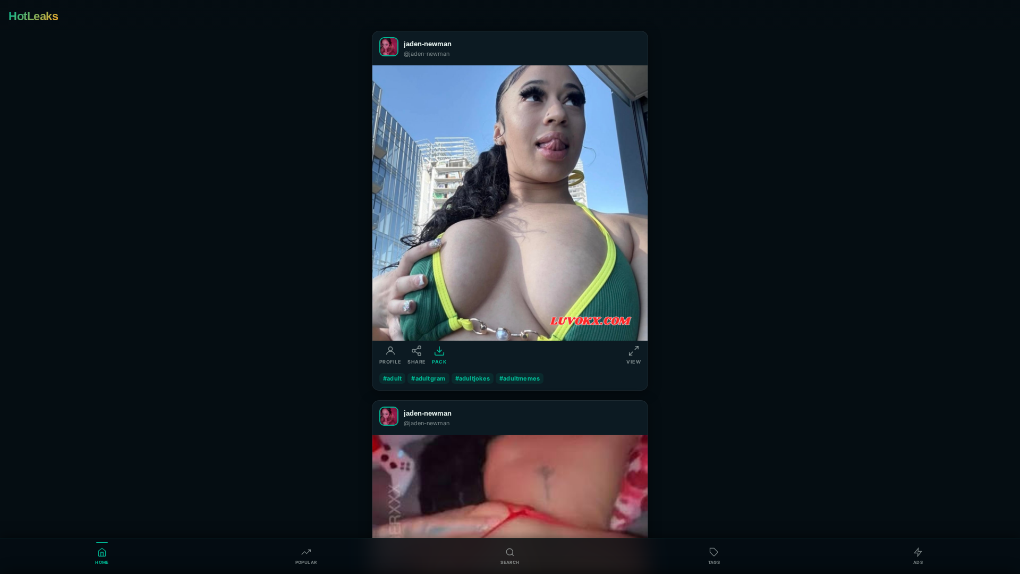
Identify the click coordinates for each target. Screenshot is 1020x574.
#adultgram (428, 378)
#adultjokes (472, 378)
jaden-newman (428, 44)
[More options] (633, 48)
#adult (392, 378)
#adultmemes (519, 378)
